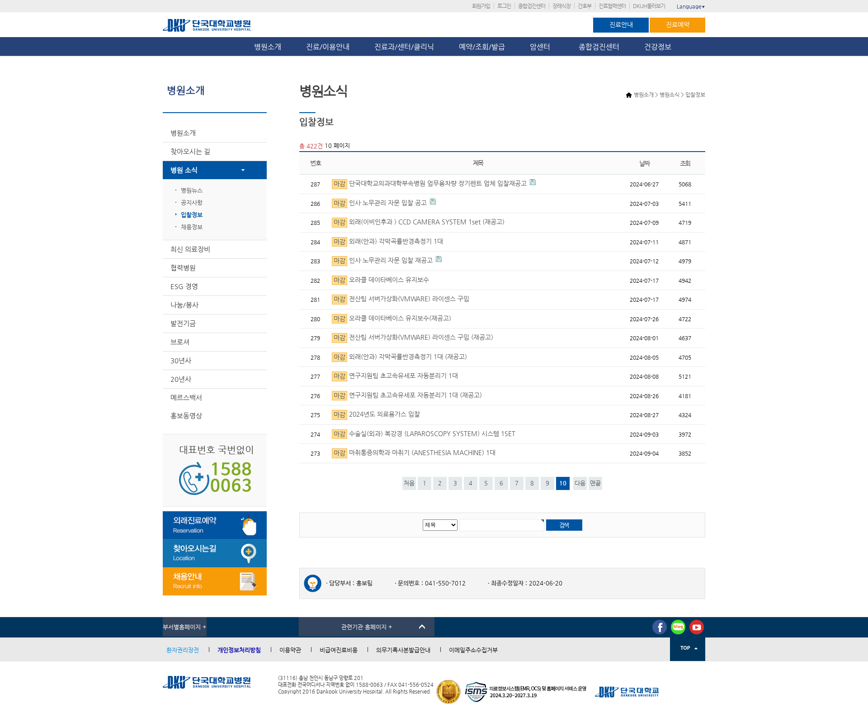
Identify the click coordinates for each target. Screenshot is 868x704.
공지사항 (192, 202)
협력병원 (183, 267)
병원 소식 (184, 170)
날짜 (644, 163)
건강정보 (657, 47)
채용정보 (192, 227)
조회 (685, 163)
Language (691, 6)
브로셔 (179, 342)
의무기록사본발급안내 (403, 650)
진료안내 (621, 24)
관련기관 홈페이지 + (366, 626)
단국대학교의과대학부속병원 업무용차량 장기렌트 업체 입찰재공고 (430, 184)
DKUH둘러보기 (649, 6)
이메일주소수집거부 (473, 650)
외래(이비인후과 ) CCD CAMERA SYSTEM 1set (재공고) (419, 222)
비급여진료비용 (339, 650)
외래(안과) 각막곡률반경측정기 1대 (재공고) (400, 357)
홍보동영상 (186, 415)
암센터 (542, 47)
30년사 (180, 360)
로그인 (504, 6)
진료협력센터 (612, 6)
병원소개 (267, 47)
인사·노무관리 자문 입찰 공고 (380, 203)
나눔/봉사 (184, 305)
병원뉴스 (192, 190)
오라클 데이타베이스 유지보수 (381, 280)
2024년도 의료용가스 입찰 (377, 415)
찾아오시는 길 (190, 151)
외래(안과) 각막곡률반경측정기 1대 (388, 241)
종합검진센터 (531, 6)
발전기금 (183, 323)
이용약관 (290, 650)
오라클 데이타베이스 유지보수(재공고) (392, 318)
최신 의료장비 (190, 249)
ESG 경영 (184, 286)
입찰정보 (192, 214)
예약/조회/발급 (482, 47)
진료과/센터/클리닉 (404, 47)
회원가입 (481, 6)
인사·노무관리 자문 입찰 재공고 (383, 261)
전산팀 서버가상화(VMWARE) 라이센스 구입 (401, 299)
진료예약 (677, 24)
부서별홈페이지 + (185, 626)
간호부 (584, 6)
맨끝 (595, 483)
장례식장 (561, 6)
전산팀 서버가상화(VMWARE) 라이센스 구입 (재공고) (413, 338)
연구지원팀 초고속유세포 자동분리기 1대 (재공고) (408, 395)
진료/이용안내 (327, 47)
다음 (580, 483)
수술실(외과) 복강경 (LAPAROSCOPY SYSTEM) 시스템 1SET (424, 434)
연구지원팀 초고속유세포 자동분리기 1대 (396, 376)
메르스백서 (186, 397)
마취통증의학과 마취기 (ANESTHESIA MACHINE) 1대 (414, 453)
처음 (409, 483)
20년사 (180, 379)
